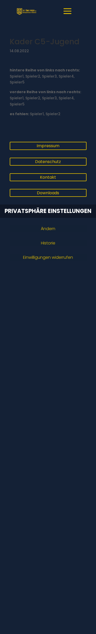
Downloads (48, 193)
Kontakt (48, 177)
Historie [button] (48, 243)
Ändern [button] (48, 229)
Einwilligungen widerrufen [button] (48, 257)
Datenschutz (48, 162)
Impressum (48, 146)
